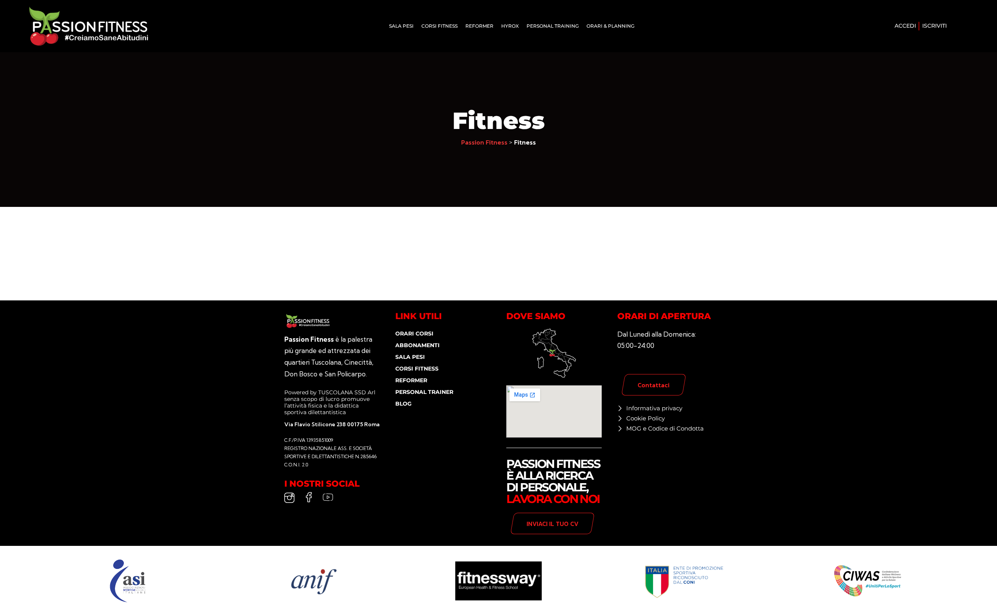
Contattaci (653, 385)
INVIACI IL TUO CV (552, 523)
